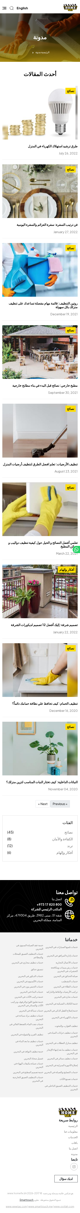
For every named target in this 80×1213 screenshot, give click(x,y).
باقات (74, 1142)
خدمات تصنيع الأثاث (69, 1079)
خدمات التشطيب (69, 981)
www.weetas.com (16, 1206)
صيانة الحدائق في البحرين (66, 976)
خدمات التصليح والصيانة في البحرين (61, 1072)
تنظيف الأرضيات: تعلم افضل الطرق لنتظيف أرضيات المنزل (40, 464)
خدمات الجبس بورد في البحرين (28, 986)
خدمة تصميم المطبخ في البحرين (28, 1072)
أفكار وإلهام (66, 569)
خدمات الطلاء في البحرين (66, 986)
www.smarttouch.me (40, 1206)
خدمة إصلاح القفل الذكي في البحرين (61, 1010)
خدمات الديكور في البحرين (30, 976)
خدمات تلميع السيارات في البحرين (61, 947)
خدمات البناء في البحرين (31, 991)
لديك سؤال (66, 1179)
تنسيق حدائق (37, 969)
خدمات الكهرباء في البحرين (65, 1017)
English (22, 8)
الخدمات (73, 1137)
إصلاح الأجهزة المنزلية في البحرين (62, 1065)
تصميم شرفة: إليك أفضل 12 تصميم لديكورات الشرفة (44, 625)
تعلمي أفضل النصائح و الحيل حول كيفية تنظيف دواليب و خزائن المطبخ (43, 544)
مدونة (74, 1154)
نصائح (70, 91)
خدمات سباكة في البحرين (31, 1010)
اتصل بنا (73, 1148)
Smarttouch (26, 1199)
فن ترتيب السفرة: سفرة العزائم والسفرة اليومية (47, 224)
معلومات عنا (71, 1131)
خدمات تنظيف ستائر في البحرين (62, 1058)
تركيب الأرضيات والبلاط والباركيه (62, 991)
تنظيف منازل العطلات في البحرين (62, 1042)
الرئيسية (45, 52)
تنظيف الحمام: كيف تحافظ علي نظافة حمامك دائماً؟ (45, 703)
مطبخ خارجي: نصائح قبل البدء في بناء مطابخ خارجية (45, 385)
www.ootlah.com (64, 1206)
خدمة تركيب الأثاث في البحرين (29, 996)
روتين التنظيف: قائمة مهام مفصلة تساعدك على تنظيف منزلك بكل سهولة (43, 305)
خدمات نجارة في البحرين (66, 996)
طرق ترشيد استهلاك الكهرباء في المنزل (53, 146)
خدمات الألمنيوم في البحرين (30, 981)
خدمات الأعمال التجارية (67, 962)
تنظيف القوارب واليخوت (66, 1025)
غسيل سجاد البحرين (33, 1058)
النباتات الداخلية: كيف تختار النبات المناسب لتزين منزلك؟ (42, 782)
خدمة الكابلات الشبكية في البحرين (62, 1003)
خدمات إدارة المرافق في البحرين (62, 955)
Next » (43, 804)
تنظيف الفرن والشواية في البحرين (27, 1034)
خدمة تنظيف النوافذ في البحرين (28, 1051)
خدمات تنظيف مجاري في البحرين (27, 962)
